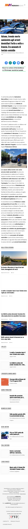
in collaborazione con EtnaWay (18, 455)
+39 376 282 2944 (16, 500)
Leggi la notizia (13, 356)
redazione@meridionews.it (15, 497)
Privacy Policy (15, 521)
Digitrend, (3, 272)
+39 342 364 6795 (17, 499)
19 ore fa (6, 342)
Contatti (6, 521)
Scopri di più (23, 493)
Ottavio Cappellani (15, 471)
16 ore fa (6, 319)
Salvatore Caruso (11, 52)
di (10, 383)
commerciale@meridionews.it (18, 503)
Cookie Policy (7, 524)
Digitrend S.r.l (19, 507)
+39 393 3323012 (14, 504)
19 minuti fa (7, 272)
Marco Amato (14, 383)
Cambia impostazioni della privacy (14, 511)
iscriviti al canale (17, 70)
